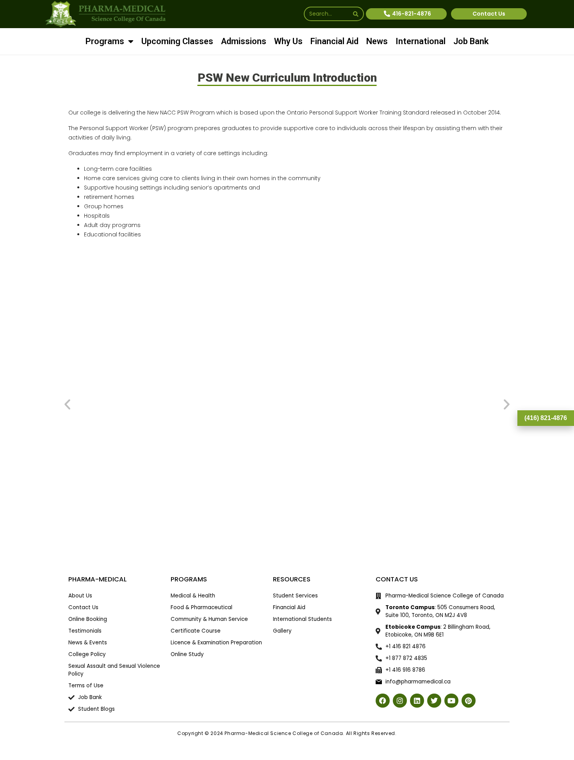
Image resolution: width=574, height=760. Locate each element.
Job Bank (470, 41)
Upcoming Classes (177, 41)
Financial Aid (334, 41)
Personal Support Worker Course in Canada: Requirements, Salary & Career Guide (231, 339)
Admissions (243, 41)
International (421, 41)
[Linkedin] (417, 518)
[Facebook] (383, 518)
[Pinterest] (469, 518)
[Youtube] (451, 518)
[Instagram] (400, 518)
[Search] (355, 13)
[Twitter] (434, 518)
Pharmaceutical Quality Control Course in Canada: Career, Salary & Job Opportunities (343, 339)
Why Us (288, 41)
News (377, 41)
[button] (67, 313)
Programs (105, 41)
